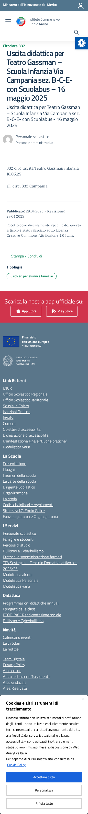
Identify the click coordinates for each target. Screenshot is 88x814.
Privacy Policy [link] (14, 665)
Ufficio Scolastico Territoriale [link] (25, 400)
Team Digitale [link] (14, 659)
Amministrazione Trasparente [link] (26, 676)
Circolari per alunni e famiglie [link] (32, 276)
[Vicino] (83, 699)
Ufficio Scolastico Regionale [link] (25, 394)
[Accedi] (80, 5)
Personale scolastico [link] (19, 533)
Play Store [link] (65, 311)
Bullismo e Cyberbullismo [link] (23, 551)
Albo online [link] (12, 671)
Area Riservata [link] (15, 688)
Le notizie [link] (11, 649)
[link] (81, 43)
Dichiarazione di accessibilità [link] (25, 435)
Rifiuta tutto (44, 803)
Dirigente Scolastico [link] (19, 487)
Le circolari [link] (11, 643)
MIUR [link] (7, 388)
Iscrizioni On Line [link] (16, 412)
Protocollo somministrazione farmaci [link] (32, 557)
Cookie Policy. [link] (16, 764)
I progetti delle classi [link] (19, 609)
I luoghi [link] (9, 469)
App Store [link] (28, 311)
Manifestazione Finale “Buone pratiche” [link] (35, 441)
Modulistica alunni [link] (17, 574)
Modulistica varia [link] (16, 447)
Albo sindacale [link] (14, 682)
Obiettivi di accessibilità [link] (22, 429)
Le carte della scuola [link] (19, 481)
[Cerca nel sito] (76, 33)
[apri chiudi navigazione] (8, 22)
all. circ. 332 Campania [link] (27, 186)
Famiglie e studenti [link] (18, 539)
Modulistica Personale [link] (20, 580)
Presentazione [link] (14, 463)
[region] (44, 754)
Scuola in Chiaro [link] (16, 406)
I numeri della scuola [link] (19, 475)
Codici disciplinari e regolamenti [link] (28, 505)
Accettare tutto (44, 776)
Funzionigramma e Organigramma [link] (30, 516)
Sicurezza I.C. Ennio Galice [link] (24, 510)
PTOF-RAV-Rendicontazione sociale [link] (32, 615)
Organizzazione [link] (15, 493)
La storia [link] (10, 499)
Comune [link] (9, 423)
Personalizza (44, 790)
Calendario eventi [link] (17, 637)
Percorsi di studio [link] (16, 545)
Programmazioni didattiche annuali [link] (31, 603)
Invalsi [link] (8, 417)
